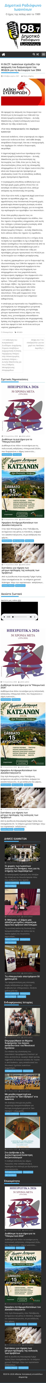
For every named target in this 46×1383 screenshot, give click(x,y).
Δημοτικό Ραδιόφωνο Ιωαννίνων (23, 7)
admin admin (25, 436)
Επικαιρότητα (8, 332)
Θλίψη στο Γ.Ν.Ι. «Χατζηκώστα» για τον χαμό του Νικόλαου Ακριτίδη (35, 344)
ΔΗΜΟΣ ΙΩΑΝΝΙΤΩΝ (12, 883)
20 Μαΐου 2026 (11, 1149)
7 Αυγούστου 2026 (13, 863)
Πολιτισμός (17, 454)
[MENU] (43, 54)
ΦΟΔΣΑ (19, 332)
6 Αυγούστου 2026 (13, 917)
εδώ (19, 600)
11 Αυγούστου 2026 (10, 565)
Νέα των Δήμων (18, 541)
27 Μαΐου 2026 (11, 1091)
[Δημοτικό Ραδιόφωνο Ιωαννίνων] (3, 54)
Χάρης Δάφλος (28, 76)
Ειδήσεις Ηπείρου (8, 585)
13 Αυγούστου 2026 (10, 436)
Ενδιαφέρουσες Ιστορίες (14, 1071)
